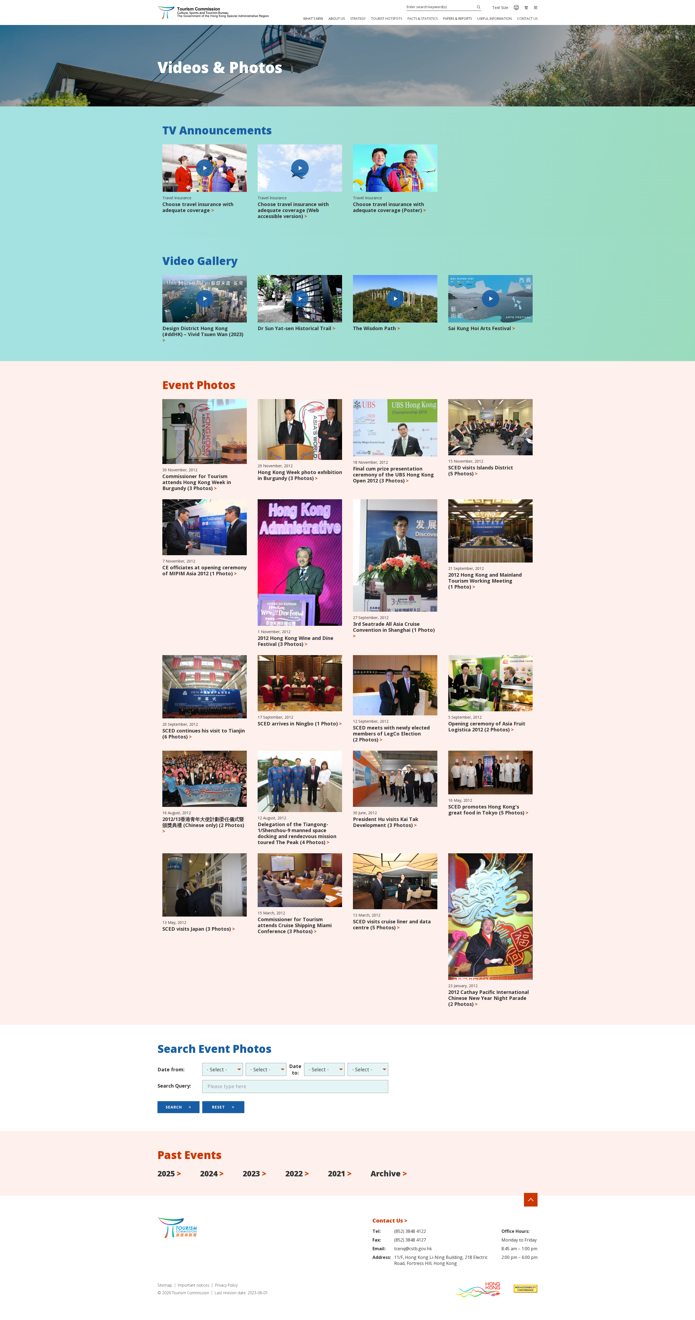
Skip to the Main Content (27, 0)
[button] (313, 18)
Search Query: (174, 1085)
